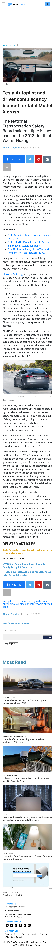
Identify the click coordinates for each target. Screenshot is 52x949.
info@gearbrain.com (16, 907)
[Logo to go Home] (16, 4)
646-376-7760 (14, 910)
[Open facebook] (11, 925)
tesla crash (41, 601)
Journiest (35, 934)
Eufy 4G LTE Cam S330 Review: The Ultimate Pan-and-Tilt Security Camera (26, 779)
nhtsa (21, 604)
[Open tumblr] (25, 925)
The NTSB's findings (13, 274)
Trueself (25, 934)
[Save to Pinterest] (38, 159)
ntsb (16, 601)
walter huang (27, 601)
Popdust (8, 934)
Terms (37, 945)
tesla (5, 607)
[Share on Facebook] (14, 159)
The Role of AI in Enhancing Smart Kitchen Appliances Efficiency (23, 740)
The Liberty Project (14, 937)
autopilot (8, 601)
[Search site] (47, 4)
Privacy (29, 945)
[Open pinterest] (16, 925)
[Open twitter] (7, 925)
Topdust (17, 934)
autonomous (10, 604)
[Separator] (7, 167)
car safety (31, 604)
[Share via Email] (47, 159)
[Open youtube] (20, 925)
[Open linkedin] (29, 925)
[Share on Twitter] (30, 159)
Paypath (43, 934)
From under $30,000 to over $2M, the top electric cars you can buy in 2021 (26, 702)
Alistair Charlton (11, 147)
